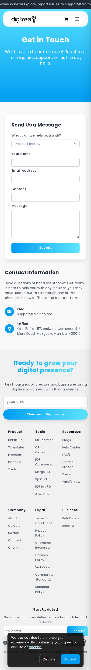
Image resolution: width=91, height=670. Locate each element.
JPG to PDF (43, 494)
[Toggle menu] (77, 19)
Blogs (66, 440)
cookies (35, 647)
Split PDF (41, 479)
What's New (71, 482)
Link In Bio (15, 440)
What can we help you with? (36, 135)
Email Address (23, 170)
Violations (43, 567)
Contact (18, 189)
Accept (70, 659)
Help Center (71, 447)
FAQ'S (66, 455)
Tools (12, 469)
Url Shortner (44, 440)
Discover (14, 462)
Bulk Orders (70, 518)
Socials (14, 533)
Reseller (68, 526)
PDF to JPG (43, 487)
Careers (14, 526)
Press (66, 474)
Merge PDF (43, 472)
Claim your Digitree (43, 414)
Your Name (21, 153)
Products (15, 455)
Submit (45, 247)
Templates (16, 447)
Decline (49, 659)
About (13, 518)
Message (19, 205)
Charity (13, 548)
